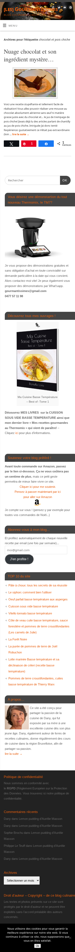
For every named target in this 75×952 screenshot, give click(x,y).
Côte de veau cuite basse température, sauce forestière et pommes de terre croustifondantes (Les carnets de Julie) (38, 626)
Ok (37, 945)
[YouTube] (64, 8)
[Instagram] (70, 8)
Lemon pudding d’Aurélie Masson (40, 818)
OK (63, 180)
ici (16, 433)
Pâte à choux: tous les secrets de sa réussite (37, 585)
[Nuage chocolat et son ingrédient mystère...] (37, 84)
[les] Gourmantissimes (31, 9)
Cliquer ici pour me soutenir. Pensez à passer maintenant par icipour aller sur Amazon (38, 492)
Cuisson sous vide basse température (33, 606)
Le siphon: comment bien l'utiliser (30, 592)
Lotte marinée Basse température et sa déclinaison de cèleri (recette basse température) (33, 665)
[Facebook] (53, 8)
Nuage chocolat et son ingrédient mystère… (30, 55)
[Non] (70, 938)
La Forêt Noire (17, 639)
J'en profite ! (19, 559)
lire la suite (20, 134)
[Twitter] (58, 8)
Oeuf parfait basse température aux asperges (38, 599)
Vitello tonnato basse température (30, 613)
